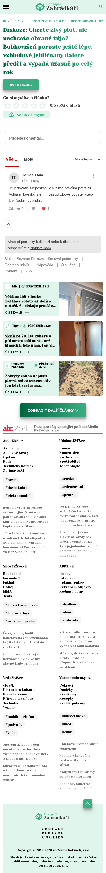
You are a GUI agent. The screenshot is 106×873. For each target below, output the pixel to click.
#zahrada (70, 620)
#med (66, 724)
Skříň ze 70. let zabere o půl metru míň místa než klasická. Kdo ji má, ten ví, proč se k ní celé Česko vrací (29, 345)
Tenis (7, 596)
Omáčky (66, 690)
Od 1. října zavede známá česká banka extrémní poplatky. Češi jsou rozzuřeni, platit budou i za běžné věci (79, 516)
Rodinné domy (71, 591)
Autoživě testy (16, 453)
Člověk (8, 685)
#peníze (68, 495)
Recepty (66, 699)
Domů (7, 21)
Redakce (53, 833)
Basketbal (12, 574)
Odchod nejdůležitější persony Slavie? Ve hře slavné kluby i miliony (22, 658)
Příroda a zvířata (18, 699)
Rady (7, 461)
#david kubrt (17, 488)
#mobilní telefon (20, 717)
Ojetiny (9, 457)
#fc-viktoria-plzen (22, 605)
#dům (66, 612)
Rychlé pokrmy (72, 703)
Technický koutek (18, 466)
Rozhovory (68, 457)
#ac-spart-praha (20, 621)
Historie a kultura (19, 690)
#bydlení (69, 604)
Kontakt (53, 829)
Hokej (8, 587)
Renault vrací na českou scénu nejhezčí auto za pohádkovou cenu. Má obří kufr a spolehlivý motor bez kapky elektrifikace (25, 517)
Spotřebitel (69, 461)
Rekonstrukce (71, 583)
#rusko (68, 479)
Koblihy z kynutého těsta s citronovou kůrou (75, 760)
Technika (10, 703)
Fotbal (8, 583)
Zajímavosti (13, 470)
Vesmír (9, 708)
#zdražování (72, 487)
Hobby (64, 574)
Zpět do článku (20, 84)
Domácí (65, 448)
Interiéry (67, 578)
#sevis (11, 480)
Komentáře (69, 453)
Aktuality (11, 448)
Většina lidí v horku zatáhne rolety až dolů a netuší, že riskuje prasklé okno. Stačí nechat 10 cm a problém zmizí (30, 305)
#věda (10, 733)
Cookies (53, 837)
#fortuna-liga (17, 613)
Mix (20, 21)
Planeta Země (15, 694)
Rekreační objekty (75, 587)
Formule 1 (11, 578)
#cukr (67, 732)
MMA (7, 591)
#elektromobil (18, 496)
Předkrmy (67, 694)
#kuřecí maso (74, 716)
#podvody (14, 725)
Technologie (69, 466)
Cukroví (66, 685)
